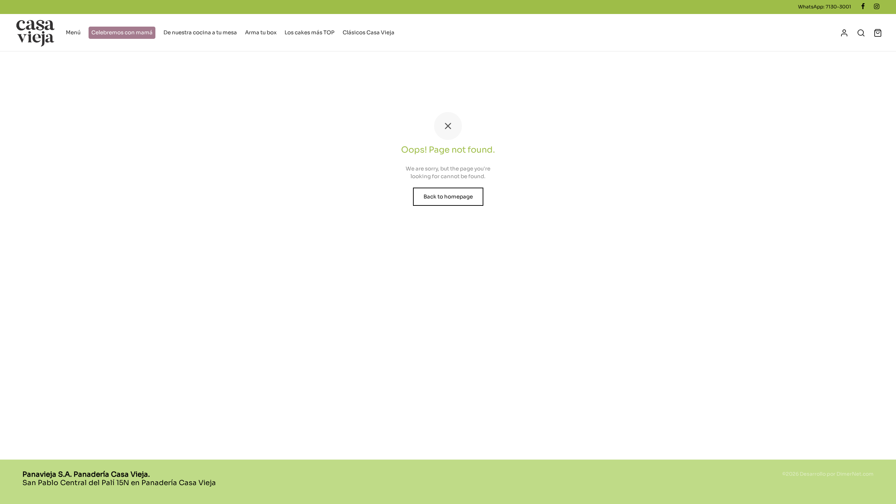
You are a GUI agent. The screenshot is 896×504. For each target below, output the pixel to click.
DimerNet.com (855, 474)
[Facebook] (863, 6)
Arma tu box (260, 32)
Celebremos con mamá (122, 32)
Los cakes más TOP (310, 32)
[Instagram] (876, 6)
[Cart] (878, 33)
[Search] (861, 33)
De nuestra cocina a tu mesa (200, 32)
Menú (73, 32)
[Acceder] (844, 33)
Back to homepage (448, 196)
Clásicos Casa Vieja (368, 32)
